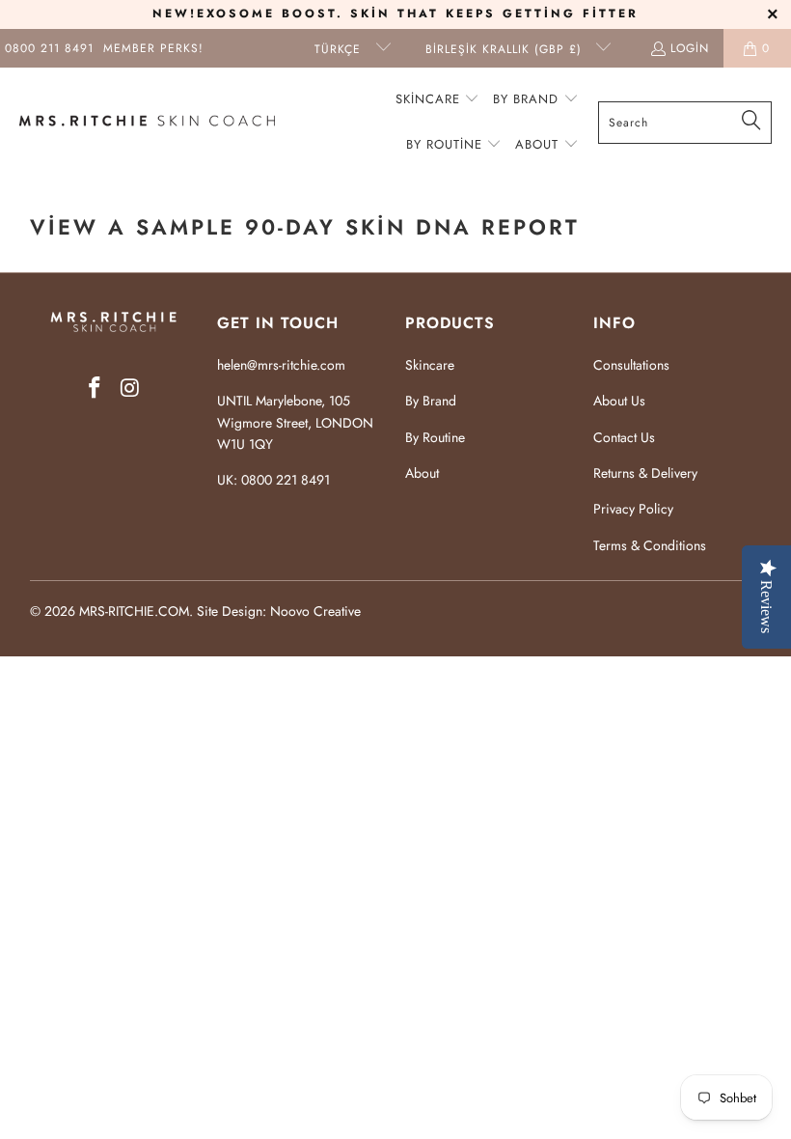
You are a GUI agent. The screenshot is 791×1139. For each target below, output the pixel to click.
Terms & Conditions (649, 545)
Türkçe (340, 49)
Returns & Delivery (645, 473)
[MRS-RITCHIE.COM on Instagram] (130, 388)
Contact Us (624, 437)
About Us (619, 400)
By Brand (430, 400)
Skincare (429, 365)
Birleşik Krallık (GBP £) (505, 49)
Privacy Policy (633, 508)
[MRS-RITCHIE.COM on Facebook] (95, 388)
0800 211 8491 (49, 48)
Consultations (631, 365)
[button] (438, 100)
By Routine (435, 437)
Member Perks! (153, 48)
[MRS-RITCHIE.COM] (147, 122)
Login (689, 48)
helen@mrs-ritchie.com (281, 365)
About (422, 473)
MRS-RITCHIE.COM (134, 611)
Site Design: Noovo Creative (279, 611)
